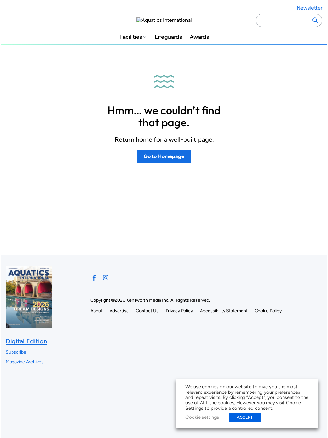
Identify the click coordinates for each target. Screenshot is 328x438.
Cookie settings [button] (202, 417)
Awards (199, 37)
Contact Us (147, 311)
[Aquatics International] (164, 20)
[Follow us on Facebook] (94, 278)
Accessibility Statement (224, 311)
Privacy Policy (179, 311)
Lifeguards (168, 37)
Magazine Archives (25, 362)
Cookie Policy (268, 311)
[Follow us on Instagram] (106, 278)
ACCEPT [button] (245, 417)
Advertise (119, 311)
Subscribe (16, 352)
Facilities (130, 37)
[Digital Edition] (29, 325)
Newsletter (309, 8)
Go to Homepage (164, 156)
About (96, 311)
